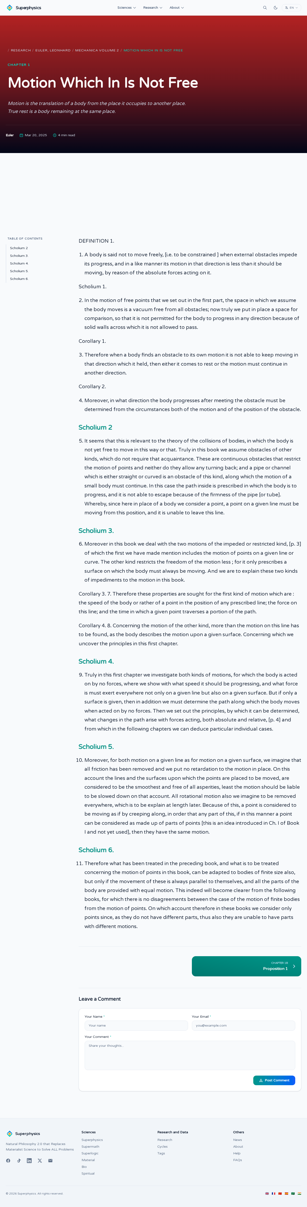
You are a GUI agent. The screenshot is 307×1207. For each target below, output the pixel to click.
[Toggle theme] (275, 7)
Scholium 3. (19, 256)
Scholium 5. (19, 271)
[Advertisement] (153, 189)
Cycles (162, 1147)
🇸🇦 (293, 1193)
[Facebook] (8, 1160)
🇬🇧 (267, 1193)
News (237, 1140)
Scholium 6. (19, 279)
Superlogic (90, 1153)
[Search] (265, 7)
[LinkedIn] (29, 1160)
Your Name (95, 1017)
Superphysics (92, 1140)
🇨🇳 (280, 1193)
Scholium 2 (19, 248)
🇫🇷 (273, 1193)
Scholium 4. (19, 263)
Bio (84, 1167)
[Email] (50, 1160)
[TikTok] (18, 1160)
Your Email (201, 1017)
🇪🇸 (286, 1193)
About (175, 8)
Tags (161, 1153)
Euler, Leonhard (53, 50)
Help (237, 1153)
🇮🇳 (299, 1193)
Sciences (125, 8)
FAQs (237, 1160)
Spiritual (88, 1173)
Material (88, 1160)
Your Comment (98, 1037)
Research (150, 8)
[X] (39, 1160)
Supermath (90, 1147)
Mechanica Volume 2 (97, 50)
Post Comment (277, 1080)
